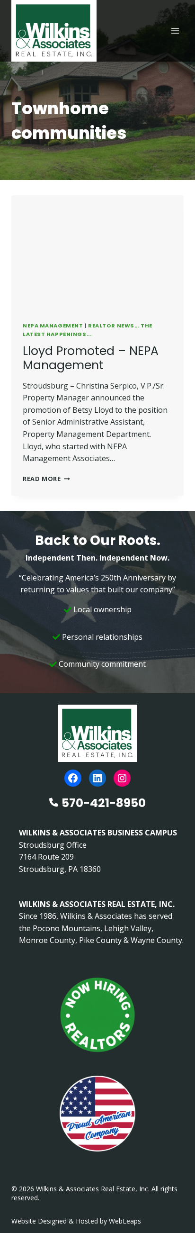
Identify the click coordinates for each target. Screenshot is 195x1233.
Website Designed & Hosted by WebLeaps (76, 1220)
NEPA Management (53, 325)
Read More (46, 478)
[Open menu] (175, 30)
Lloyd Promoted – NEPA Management (91, 358)
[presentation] (97, 252)
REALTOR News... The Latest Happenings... (87, 330)
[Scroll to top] (172, 1205)
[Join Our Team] (97, 1015)
